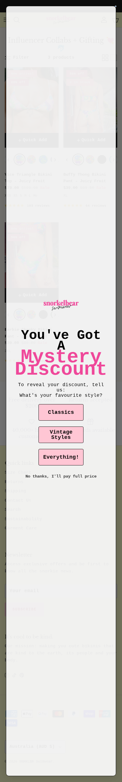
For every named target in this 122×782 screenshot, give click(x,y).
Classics (61, 412)
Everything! (61, 457)
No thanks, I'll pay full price (61, 476)
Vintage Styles (61, 434)
